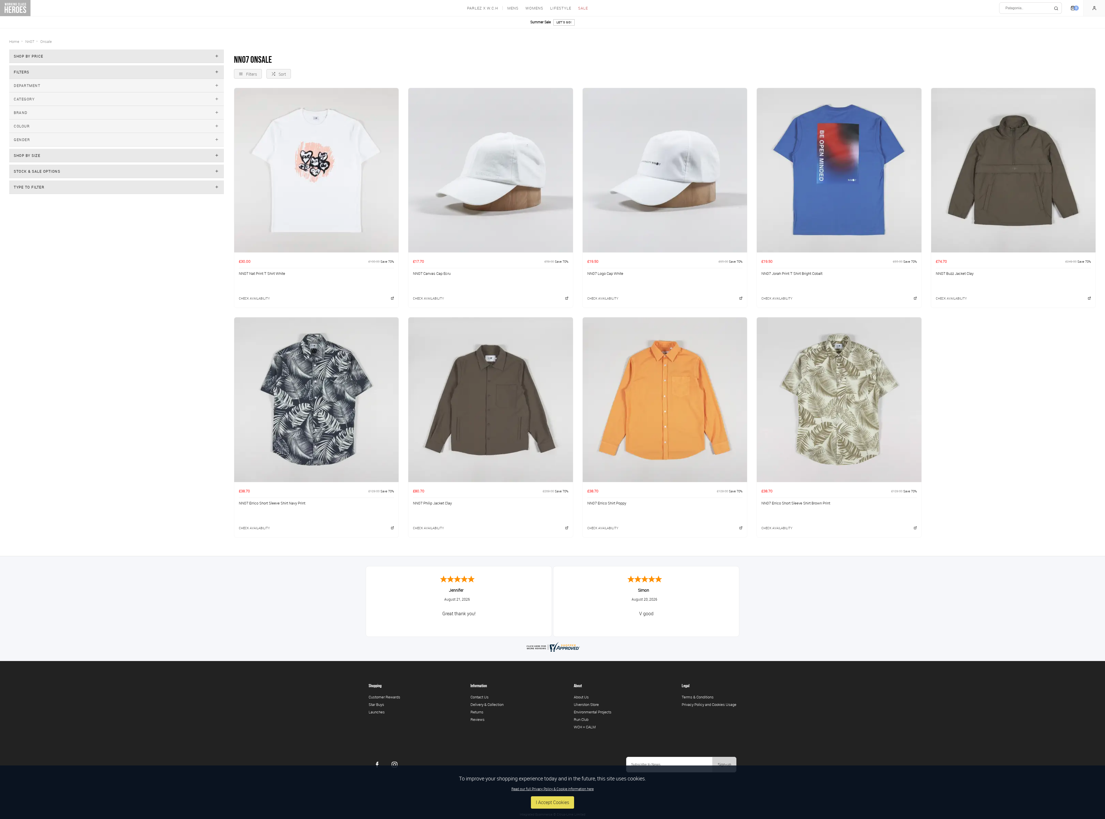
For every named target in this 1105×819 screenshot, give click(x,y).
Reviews (477, 719)
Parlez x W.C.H (482, 8)
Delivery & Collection (487, 704)
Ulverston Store (586, 704)
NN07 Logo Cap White (605, 273)
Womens (534, 8)
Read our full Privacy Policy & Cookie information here (552, 789)
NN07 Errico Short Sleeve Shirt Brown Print (795, 503)
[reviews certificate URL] (552, 646)
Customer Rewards (384, 697)
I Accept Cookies (552, 802)
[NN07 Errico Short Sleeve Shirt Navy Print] (316, 399)
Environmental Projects (592, 712)
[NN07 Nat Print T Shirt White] (316, 170)
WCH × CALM (585, 727)
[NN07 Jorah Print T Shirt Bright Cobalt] (839, 170)
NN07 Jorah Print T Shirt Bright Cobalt (791, 273)
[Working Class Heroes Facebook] (377, 764)
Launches (377, 712)
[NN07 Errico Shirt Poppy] (664, 399)
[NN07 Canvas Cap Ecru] (490, 170)
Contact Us (479, 697)
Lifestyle (560, 8)
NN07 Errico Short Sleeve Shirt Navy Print (272, 503)
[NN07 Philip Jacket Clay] (490, 399)
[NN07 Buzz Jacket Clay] (1013, 170)
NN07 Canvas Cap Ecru (432, 273)
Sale (583, 8)
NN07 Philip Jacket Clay (432, 503)
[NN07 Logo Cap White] (664, 170)
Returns (476, 712)
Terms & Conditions (698, 697)
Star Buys (376, 704)
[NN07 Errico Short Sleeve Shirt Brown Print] (839, 399)
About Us (581, 697)
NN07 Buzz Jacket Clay (954, 273)
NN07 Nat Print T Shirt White (262, 273)
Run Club (581, 719)
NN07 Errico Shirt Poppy (606, 503)
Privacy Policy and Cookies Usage (709, 704)
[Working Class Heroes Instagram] (394, 764)
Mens (513, 8)
